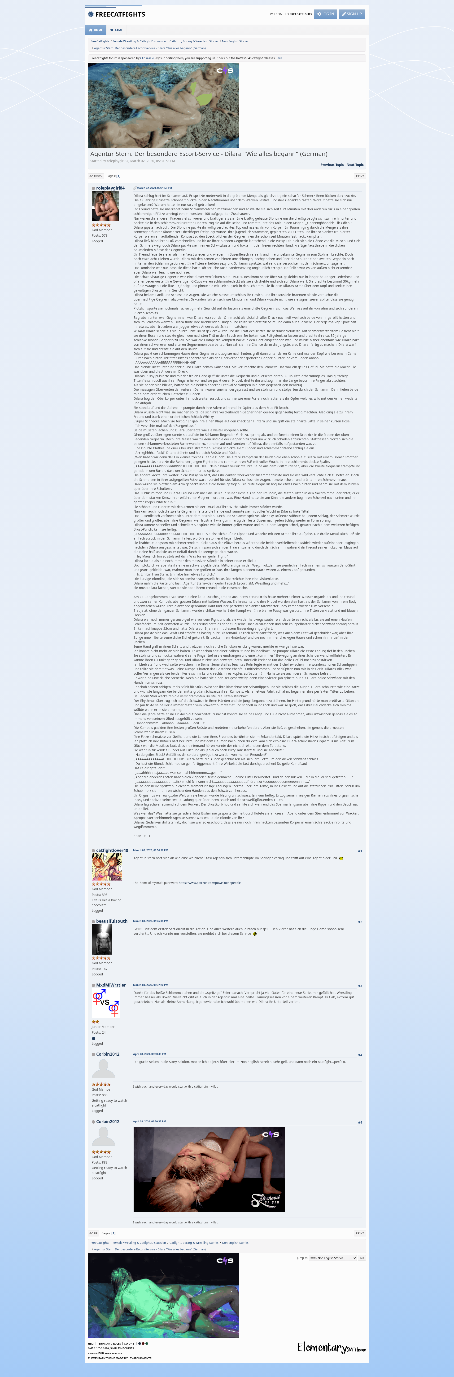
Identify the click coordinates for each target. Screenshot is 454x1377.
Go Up (93, 1233)
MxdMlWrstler (111, 985)
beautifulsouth (112, 921)
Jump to (302, 1258)
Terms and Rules (109, 1343)
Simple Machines (122, 1348)
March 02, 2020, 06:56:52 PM (150, 850)
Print (360, 176)
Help (91, 1343)
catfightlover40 (112, 850)
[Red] (143, 1343)
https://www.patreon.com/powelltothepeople (210, 883)
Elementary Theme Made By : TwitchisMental (120, 1358)
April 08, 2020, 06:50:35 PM (149, 1054)
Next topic (355, 164)
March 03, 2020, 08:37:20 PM (150, 985)
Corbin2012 (107, 1054)
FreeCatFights (120, 14)
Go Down (96, 176)
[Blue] (139, 1343)
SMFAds (93, 1353)
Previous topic (332, 164)
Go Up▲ (129, 1343)
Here (278, 58)
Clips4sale (147, 58)
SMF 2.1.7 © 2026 (98, 1348)
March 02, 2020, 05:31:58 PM (154, 188)
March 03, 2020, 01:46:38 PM (150, 921)
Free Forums (113, 1353)
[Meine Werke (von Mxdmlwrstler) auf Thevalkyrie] (94, 1038)
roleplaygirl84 (110, 188)
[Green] (146, 1343)
